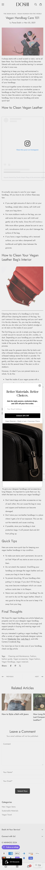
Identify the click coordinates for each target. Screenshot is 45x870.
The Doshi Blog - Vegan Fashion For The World (22, 14)
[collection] (17, 866)
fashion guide (7, 659)
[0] (40, 4)
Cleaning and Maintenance (18, 656)
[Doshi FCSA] (22, 4)
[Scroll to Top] (41, 857)
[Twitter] (20, 666)
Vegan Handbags (8, 661)
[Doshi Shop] (22, 309)
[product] (5, 866)
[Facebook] (10, 666)
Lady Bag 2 (25, 639)
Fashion (33, 656)
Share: (4, 665)
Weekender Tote (14, 639)
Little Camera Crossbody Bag (20, 640)
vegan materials (22, 661)
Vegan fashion (34, 659)
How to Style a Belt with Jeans (15, 714)
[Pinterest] (15, 666)
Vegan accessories (20, 659)
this (11, 648)
